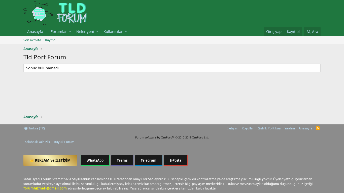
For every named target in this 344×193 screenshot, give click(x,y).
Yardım (290, 128)
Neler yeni (85, 31)
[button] (70, 31)
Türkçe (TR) (36, 128)
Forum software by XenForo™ (172, 137)
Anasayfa (35, 31)
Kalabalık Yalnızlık (37, 141)
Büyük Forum (64, 141)
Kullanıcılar (113, 31)
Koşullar (248, 128)
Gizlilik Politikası (269, 128)
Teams (122, 160)
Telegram (148, 160)
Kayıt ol (50, 40)
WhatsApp (95, 160)
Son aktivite (32, 40)
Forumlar (59, 31)
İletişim (232, 128)
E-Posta (176, 160)
